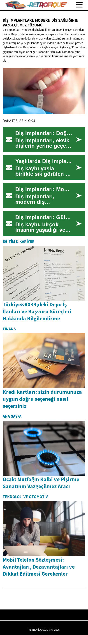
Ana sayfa (12, 416)
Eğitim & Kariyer (19, 241)
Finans (9, 328)
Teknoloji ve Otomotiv (25, 496)
